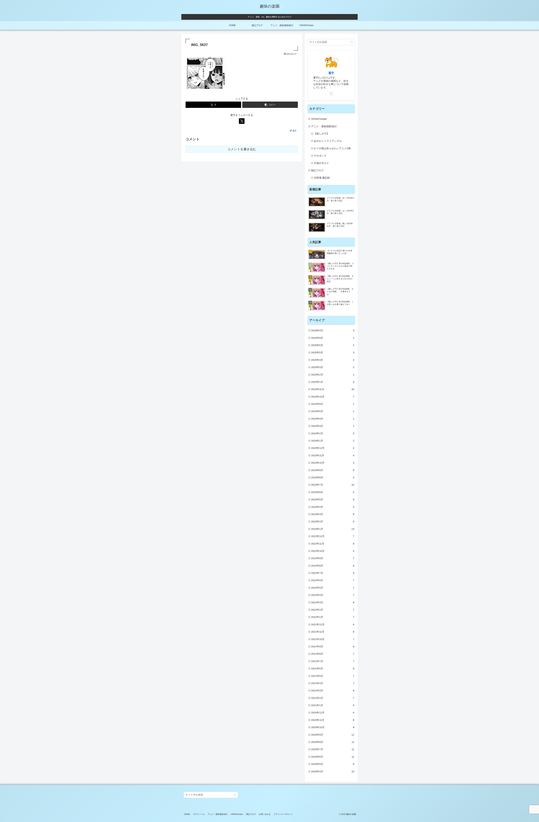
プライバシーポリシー (283, 814)
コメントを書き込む (241, 149)
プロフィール (199, 814)
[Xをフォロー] (242, 121)
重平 (331, 72)
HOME (187, 814)
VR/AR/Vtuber (237, 814)
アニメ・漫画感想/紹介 (218, 814)
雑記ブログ (251, 814)
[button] (270, 105)
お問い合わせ (265, 814)
